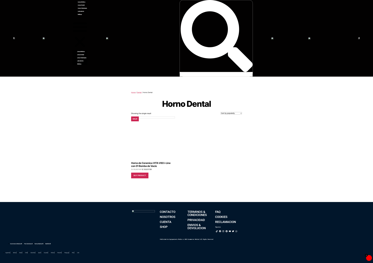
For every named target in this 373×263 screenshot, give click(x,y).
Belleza (80, 14)
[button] (79, 34)
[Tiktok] (216, 231)
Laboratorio (81, 11)
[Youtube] (229, 231)
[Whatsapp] (236, 231)
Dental (139, 92)
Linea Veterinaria (82, 8)
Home (133, 92)
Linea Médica (81, 2)
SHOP (164, 227)
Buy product (140, 175)
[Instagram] (223, 231)
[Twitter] (233, 231)
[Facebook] (220, 231)
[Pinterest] (226, 231)
